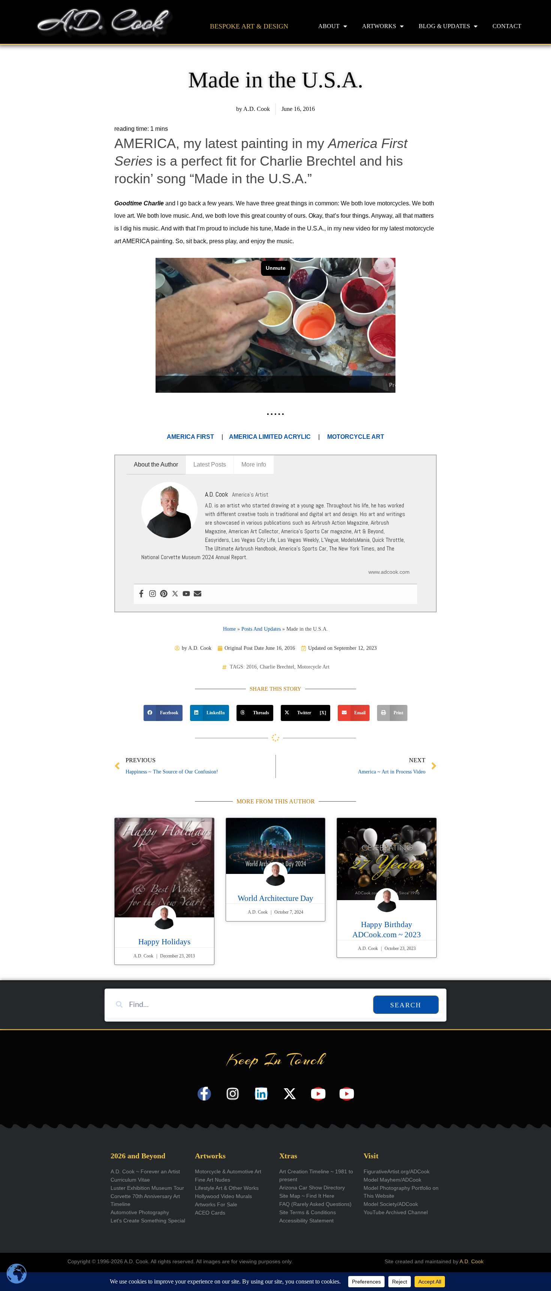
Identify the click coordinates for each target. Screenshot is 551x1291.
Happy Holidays (164, 941)
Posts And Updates (261, 629)
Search (405, 1005)
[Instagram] (152, 594)
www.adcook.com (389, 572)
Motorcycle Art (313, 667)
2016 (251, 667)
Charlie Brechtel (277, 667)
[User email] (197, 594)
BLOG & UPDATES (444, 26)
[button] (163, 713)
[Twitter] (175, 594)
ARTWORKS (379, 26)
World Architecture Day (275, 898)
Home (229, 629)
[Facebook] (141, 594)
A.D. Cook (472, 1261)
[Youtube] (186, 594)
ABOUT (329, 26)
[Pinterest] (164, 594)
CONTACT (507, 26)
